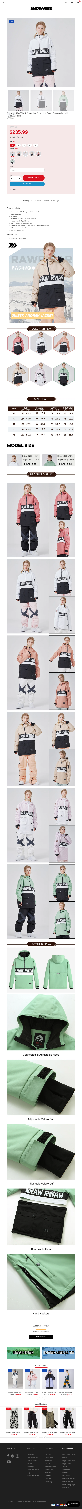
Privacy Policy (49, 1470)
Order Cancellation (33, 1470)
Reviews (38, 201)
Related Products (41, 1365)
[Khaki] (32, 154)
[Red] (38, 154)
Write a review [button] (41, 1337)
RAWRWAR (10, 118)
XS (12, 145)
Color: (14, 148)
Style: (12, 166)
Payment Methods (33, 1476)
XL (35, 145)
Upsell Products (41, 1404)
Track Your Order (32, 1458)
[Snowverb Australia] (41, 9)
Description (27, 201)
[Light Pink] (25, 154)
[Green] (12, 161)
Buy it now (27, 184)
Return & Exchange (51, 201)
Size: (12, 141)
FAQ (28, 1473)
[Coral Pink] (19, 154)
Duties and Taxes (50, 1467)
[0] (78, 2)
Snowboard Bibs (67, 1482)
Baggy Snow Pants (68, 1461)
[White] (12, 154)
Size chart (13, 189)
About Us (47, 1455)
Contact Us (30, 1455)
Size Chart (47, 1464)
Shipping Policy (32, 1461)
